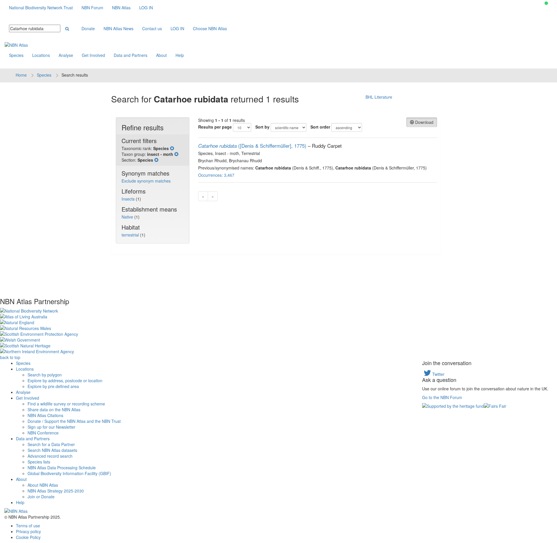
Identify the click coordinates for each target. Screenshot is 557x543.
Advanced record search (50, 456)
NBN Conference (43, 433)
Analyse (66, 55)
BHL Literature (379, 97)
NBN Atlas (121, 7)
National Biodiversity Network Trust (41, 7)
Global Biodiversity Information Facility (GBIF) (69, 473)
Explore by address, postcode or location (65, 380)
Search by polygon (45, 375)
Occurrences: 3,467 (216, 175)
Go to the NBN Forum (442, 397)
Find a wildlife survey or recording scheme (66, 404)
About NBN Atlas (43, 485)
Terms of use (28, 525)
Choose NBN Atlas (210, 28)
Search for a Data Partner (51, 444)
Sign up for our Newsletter (51, 427)
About (161, 55)
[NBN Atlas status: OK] (546, 3)
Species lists (39, 462)
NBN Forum (92, 7)
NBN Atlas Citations (45, 415)
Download (423, 122)
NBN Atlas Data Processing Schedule (62, 467)
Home (21, 75)
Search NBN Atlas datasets (52, 450)
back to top (10, 357)
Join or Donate (41, 496)
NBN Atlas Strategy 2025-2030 (56, 491)
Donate (88, 28)
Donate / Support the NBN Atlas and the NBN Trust (74, 421)
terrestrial (131, 235)
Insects (129, 199)
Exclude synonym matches (146, 181)
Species (16, 55)
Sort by (262, 127)
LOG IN (146, 7)
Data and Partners (130, 55)
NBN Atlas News (118, 28)
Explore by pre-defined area (53, 386)
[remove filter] (172, 148)
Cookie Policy (28, 537)
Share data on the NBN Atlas (54, 409)
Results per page (215, 127)
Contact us (152, 28)
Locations (41, 55)
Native (128, 217)
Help (180, 55)
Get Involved (93, 55)
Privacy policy (28, 531)
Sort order (320, 127)
